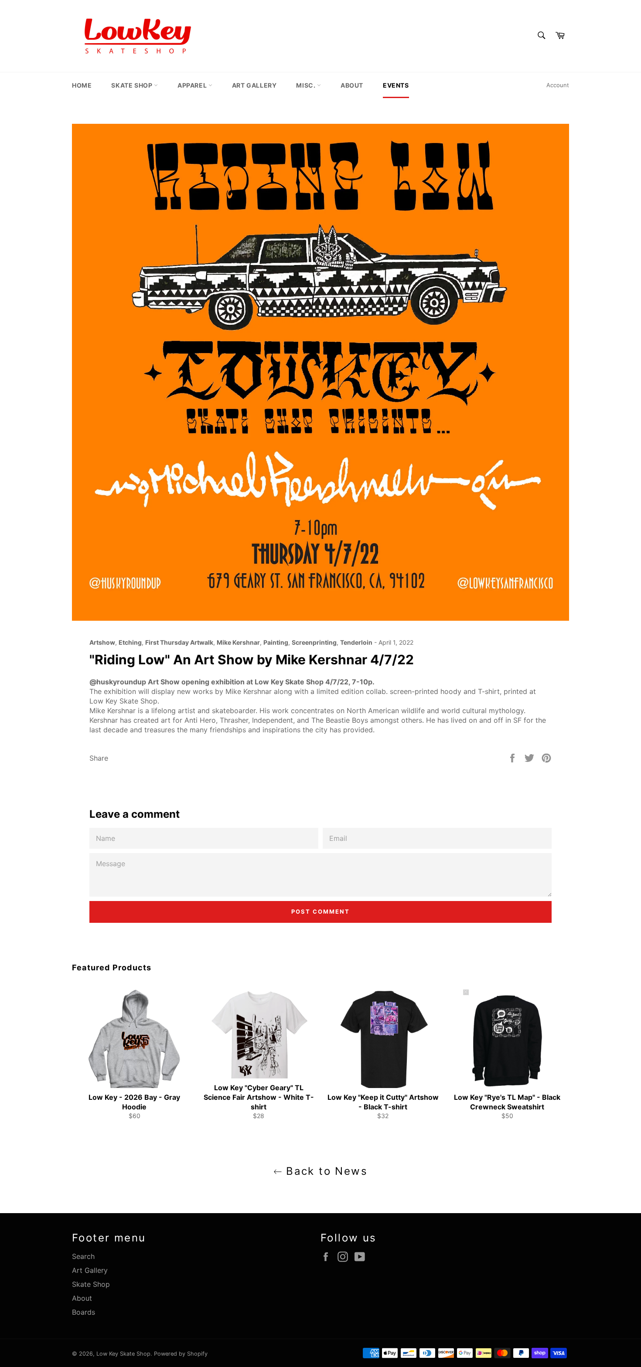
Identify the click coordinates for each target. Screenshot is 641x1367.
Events (396, 85)
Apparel (192, 85)
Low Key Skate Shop (123, 1353)
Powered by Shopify (181, 1353)
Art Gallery (254, 85)
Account (557, 85)
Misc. (306, 85)
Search (83, 1256)
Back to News (325, 1171)
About (352, 85)
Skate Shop (132, 85)
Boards (83, 1312)
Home (82, 85)
